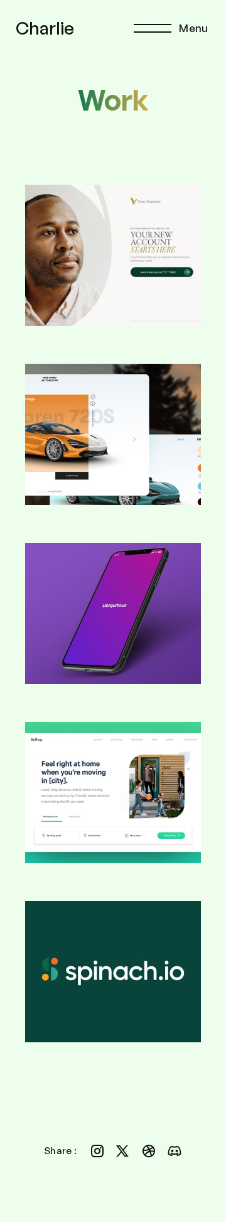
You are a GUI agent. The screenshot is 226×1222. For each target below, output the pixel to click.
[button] (173, 28)
